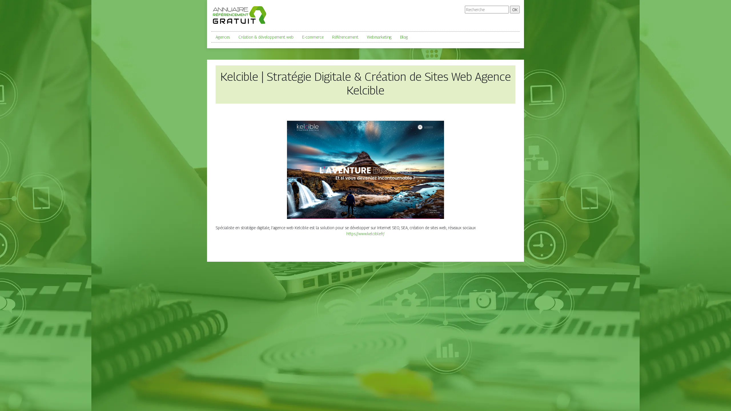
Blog (404, 37)
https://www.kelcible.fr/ (365, 233)
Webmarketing (379, 37)
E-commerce (313, 37)
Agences (223, 37)
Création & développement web (266, 37)
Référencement (345, 37)
